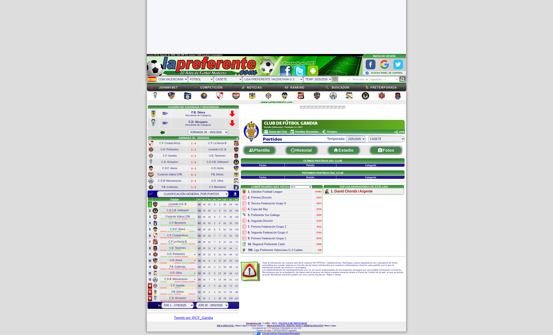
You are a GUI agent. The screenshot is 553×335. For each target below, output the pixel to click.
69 (230, 267)
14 (209, 242)
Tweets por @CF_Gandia (193, 318)
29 (230, 217)
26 (230, 204)
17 (219, 267)
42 (230, 242)
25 (225, 298)
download (235, 194)
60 (225, 261)
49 (230, 254)
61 (225, 229)
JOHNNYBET (168, 87)
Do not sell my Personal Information (281, 333)
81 (225, 223)
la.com (253, 323)
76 (230, 292)
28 (219, 298)
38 (225, 254)
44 (230, 248)
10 (209, 254)
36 (225, 273)
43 (225, 248)
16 (209, 229)
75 (225, 217)
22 (219, 292)
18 (209, 217)
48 (230, 273)
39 (225, 279)
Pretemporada (383, 87)
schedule (150, 138)
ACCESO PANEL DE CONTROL (387, 73)
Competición (211, 87)
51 (230, 279)
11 (209, 248)
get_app (237, 138)
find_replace (402, 79)
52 (230, 236)
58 (225, 267)
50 (230, 261)
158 (231, 298)
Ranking (297, 87)
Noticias (254, 87)
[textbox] (368, 79)
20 (209, 204)
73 (225, 211)
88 (225, 204)
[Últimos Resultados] (151, 194)
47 (225, 242)
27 (225, 292)
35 (230, 211)
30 (204, 204)
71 (225, 236)
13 (219, 261)
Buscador (340, 87)
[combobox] (368, 79)
